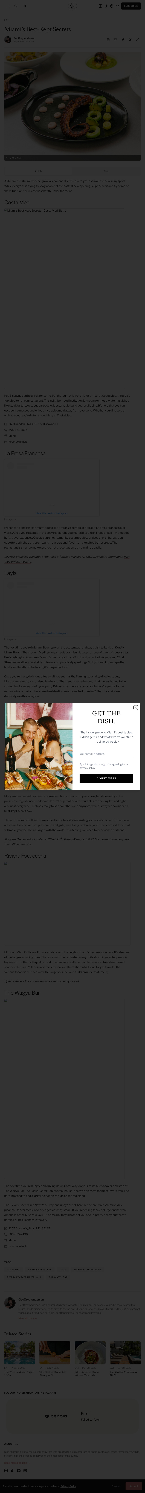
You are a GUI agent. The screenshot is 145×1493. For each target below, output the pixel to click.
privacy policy (87, 767)
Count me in (106, 778)
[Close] (136, 707)
